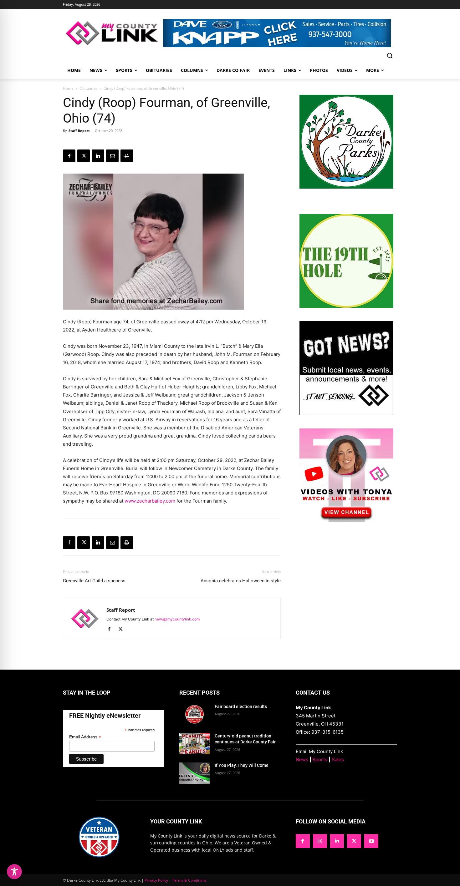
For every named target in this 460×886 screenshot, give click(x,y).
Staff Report (79, 130)
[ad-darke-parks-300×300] (346, 187)
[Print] (126, 155)
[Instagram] (320, 841)
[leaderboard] (280, 33)
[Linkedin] (98, 155)
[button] (389, 55)
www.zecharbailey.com (150, 501)
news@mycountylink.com (177, 619)
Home (68, 88)
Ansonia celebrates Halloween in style (241, 581)
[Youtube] (371, 841)
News (302, 759)
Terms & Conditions (189, 880)
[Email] (112, 155)
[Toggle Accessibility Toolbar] (14, 871)
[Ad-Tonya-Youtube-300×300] (346, 521)
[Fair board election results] (194, 714)
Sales (338, 759)
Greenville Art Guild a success (94, 581)
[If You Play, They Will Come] (194, 773)
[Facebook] (69, 155)
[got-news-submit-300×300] (346, 413)
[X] (83, 155)
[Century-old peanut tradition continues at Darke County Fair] (194, 743)
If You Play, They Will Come (241, 765)
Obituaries (88, 88)
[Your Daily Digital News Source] (113, 33)
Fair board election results (241, 706)
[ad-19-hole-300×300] (346, 306)
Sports (319, 759)
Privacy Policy (156, 880)
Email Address (85, 737)
